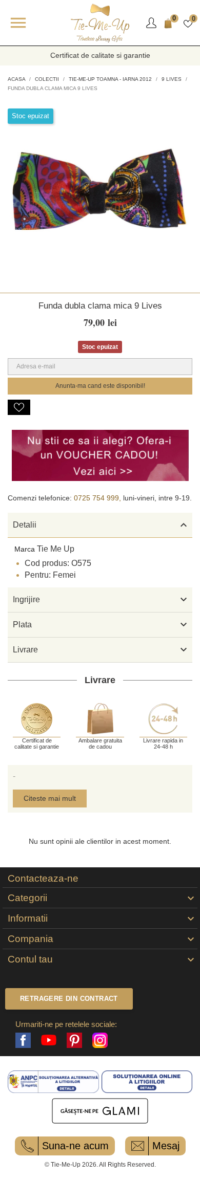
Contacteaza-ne (43, 878)
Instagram (100, 1040)
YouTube (48, 1040)
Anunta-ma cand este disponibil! (100, 385)
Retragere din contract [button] (69, 998)
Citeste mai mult (50, 798)
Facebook (23, 1040)
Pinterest (74, 1040)
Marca (24, 549)
